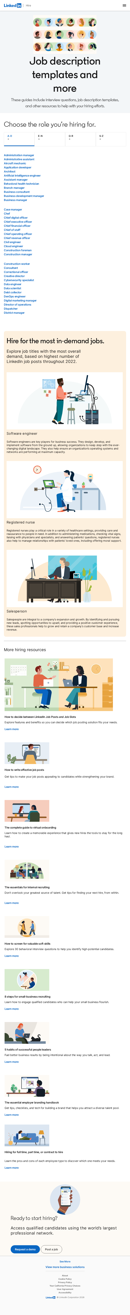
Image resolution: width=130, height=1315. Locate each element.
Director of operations (17, 304)
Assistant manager (16, 179)
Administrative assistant (19, 159)
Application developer (17, 167)
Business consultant (17, 192)
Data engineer (12, 284)
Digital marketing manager (20, 300)
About (65, 1275)
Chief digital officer (15, 217)
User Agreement (65, 1289)
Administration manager (19, 155)
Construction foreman (18, 250)
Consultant (11, 268)
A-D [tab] (9, 135)
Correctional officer (16, 272)
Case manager (13, 209)
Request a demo (25, 1249)
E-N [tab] (40, 135)
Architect (9, 171)
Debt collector (12, 292)
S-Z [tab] (101, 135)
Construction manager (18, 254)
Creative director (14, 276)
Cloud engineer (13, 246)
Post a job (53, 1249)
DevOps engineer (14, 296)
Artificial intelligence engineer (22, 175)
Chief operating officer (18, 234)
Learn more (12, 729)
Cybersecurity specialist (19, 280)
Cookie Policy (65, 1279)
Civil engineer (12, 242)
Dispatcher (11, 308)
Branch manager (14, 187)
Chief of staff (12, 230)
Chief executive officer (18, 221)
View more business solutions (65, 1267)
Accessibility (65, 1292)
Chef (7, 213)
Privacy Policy (65, 1282)
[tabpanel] (65, 233)
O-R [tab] (71, 135)
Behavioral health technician (21, 183)
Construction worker (17, 263)
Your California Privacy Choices (65, 1285)
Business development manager (24, 196)
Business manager (15, 200)
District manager (14, 312)
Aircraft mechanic (15, 163)
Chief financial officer (17, 225)
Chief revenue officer (17, 238)
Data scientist (12, 288)
